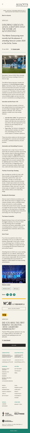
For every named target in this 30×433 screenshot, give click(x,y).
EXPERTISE (4, 366)
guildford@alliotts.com (20, 362)
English (16, 404)
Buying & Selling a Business (6, 378)
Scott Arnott (7, 340)
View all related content (14, 308)
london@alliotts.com (7, 362)
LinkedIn (11, 294)
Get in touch (5, 395)
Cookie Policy (17, 393)
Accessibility (17, 395)
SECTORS (16, 366)
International (5, 389)
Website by (16, 412)
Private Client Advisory (5, 369)
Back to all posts (6, 15)
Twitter (7, 294)
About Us (4, 387)
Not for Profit (18, 368)
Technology (17, 370)
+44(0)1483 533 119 (18, 360)
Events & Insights (6, 391)
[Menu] (2, 4)
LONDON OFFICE (5, 352)
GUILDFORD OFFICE (18, 352)
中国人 (20, 404)
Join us (4, 393)
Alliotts (22, 5)
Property (4, 373)
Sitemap (16, 397)
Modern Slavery (18, 387)
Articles (9, 10)
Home (4, 10)
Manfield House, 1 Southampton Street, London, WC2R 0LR (7, 356)
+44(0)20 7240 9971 (6, 360)
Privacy (16, 391)
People (4, 385)
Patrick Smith (16, 49)
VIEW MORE (14, 345)
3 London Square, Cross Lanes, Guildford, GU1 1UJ (18, 356)
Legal (15, 385)
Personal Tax (5, 371)
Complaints (17, 389)
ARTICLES (16, 288)
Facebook (14, 294)
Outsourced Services (7, 381)
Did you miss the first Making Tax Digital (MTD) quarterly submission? (13, 326)
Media (15, 372)
